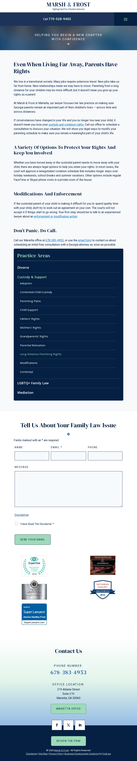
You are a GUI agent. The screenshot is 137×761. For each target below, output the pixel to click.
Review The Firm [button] (69, 741)
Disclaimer (22, 515)
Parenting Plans (30, 301)
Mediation (25, 392)
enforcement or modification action (55, 216)
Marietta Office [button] (68, 708)
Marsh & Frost (61, 750)
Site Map (43, 753)
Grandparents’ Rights (34, 336)
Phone (93, 447)
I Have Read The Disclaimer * (37, 524)
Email (56, 447)
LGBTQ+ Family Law (33, 383)
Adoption (26, 283)
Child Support (29, 310)
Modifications (28, 363)
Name (19, 447)
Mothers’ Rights (30, 327)
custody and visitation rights (66, 124)
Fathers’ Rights (30, 318)
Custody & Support (32, 277)
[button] (125, 19)
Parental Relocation (32, 345)
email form (85, 240)
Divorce (23, 267)
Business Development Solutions (82, 753)
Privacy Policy (56, 753)
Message (22, 467)
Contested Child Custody (36, 292)
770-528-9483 (60, 19)
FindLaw (106, 753)
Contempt (26, 372)
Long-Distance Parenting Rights (41, 354)
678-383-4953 (54, 240)
